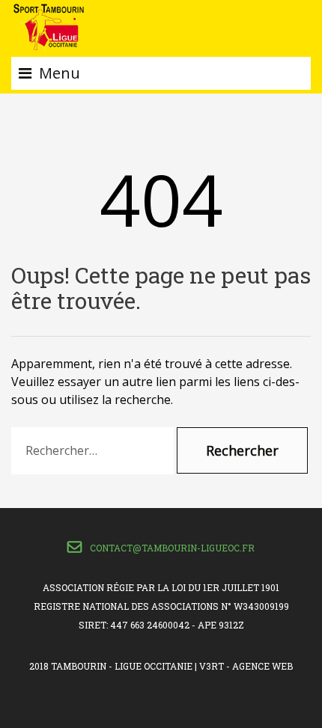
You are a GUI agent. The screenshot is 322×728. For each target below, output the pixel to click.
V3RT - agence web (246, 666)
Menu (59, 73)
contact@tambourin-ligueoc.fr (172, 548)
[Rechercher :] (92, 450)
